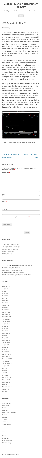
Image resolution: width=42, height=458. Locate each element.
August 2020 (5, 324)
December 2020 (6, 317)
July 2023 (4, 298)
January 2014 (6, 380)
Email (4, 202)
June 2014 (5, 370)
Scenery (4, 419)
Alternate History (7, 403)
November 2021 (7, 300)
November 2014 (7, 359)
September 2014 (7, 363)
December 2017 (6, 333)
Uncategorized (6, 424)
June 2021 (5, 307)
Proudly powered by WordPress (10, 454)
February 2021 (6, 312)
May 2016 (5, 338)
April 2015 (5, 349)
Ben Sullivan (5, 270)
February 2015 (6, 354)
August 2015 (5, 345)
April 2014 (5, 373)
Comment (6, 173)
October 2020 (6, 319)
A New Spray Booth (8, 251)
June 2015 (5, 347)
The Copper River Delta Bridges (11, 247)
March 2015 (5, 352)
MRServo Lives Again (18, 270)
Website (5, 209)
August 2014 (5, 366)
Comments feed (7, 440)
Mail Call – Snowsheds (19, 272)
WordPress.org (6, 443)
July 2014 (4, 368)
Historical (5, 410)
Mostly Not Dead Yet (26, 265)
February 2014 (6, 377)
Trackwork (5, 422)
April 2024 (5, 293)
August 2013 (5, 389)
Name (4, 194)
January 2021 (6, 314)
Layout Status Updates (9, 412)
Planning (4, 415)
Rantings (4, 417)
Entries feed (5, 438)
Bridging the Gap (7, 254)
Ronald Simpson (7, 275)
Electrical (19, 142)
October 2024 (6, 286)
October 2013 (6, 384)
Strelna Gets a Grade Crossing (10, 244)
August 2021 (5, 305)
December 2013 (6, 382)
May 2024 (5, 291)
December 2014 (6, 356)
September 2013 (7, 387)
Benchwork (5, 405)
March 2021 (5, 310)
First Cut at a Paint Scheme (10, 249)
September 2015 (7, 342)
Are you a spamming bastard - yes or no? (16, 217)
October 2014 (6, 361)
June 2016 (5, 335)
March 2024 (5, 296)
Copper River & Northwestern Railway (21, 5)
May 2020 (5, 326)
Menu (21, 16)
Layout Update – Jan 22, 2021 (22, 275)
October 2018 (6, 331)
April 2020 (5, 328)
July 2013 (4, 391)
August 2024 (5, 289)
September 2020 (7, 321)
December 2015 (6, 340)
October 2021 (6, 303)
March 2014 (5, 375)
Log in (4, 436)
